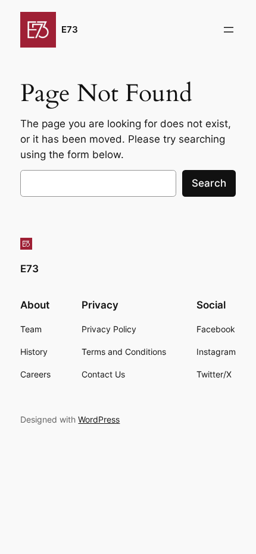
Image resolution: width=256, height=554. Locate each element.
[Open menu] (228, 30)
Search (209, 183)
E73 (69, 29)
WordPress (99, 419)
